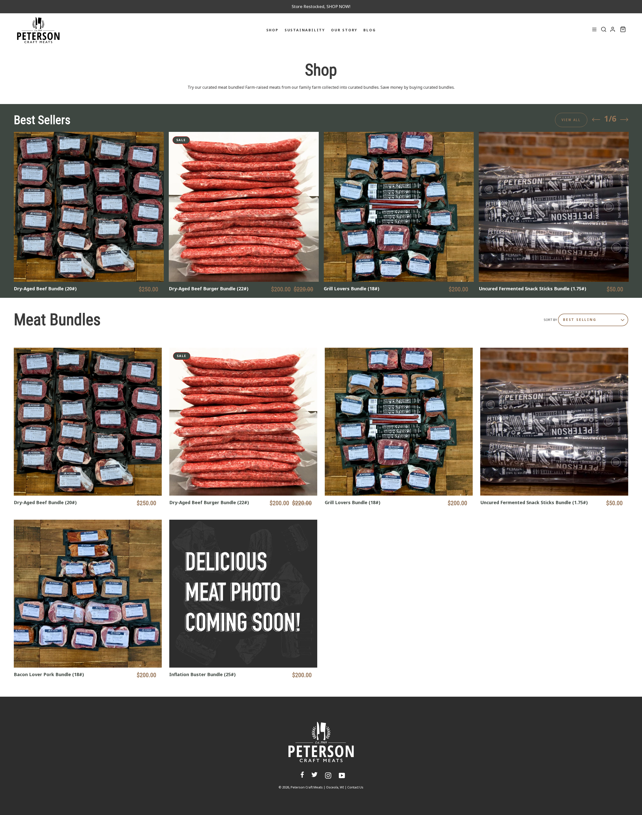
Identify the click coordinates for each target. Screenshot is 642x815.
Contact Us (355, 787)
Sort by (550, 319)
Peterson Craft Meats (307, 787)
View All (571, 120)
